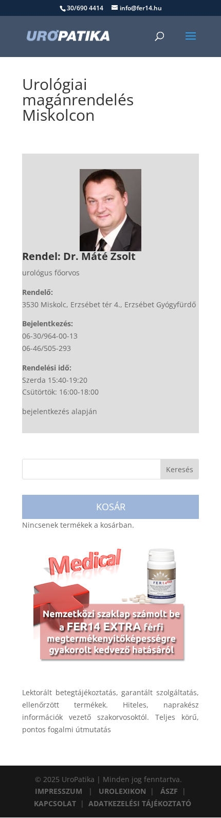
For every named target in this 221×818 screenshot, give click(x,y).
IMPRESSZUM (58, 791)
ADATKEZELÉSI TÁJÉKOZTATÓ (139, 803)
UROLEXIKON (122, 791)
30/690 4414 (85, 8)
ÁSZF (169, 791)
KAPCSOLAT (55, 803)
